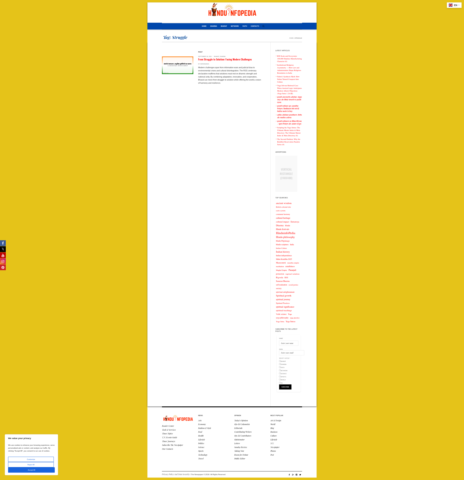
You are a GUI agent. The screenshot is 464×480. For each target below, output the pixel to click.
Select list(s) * (284, 358)
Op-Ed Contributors (242, 435)
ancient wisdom (284, 203)
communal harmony (283, 214)
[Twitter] (300, 474)
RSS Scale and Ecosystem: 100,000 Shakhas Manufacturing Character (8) (289, 58)
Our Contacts (167, 449)
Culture (273, 435)
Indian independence (284, 255)
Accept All (31, 470)
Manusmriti (281, 262)
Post (272, 455)
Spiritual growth (283, 295)
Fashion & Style (204, 428)
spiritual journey (283, 299)
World (272, 424)
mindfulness (290, 266)
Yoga (290, 314)
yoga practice (295, 318)
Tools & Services (169, 430)
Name (281, 338)
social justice (293, 285)
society (279, 288)
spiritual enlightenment (285, 292)
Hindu (287, 225)
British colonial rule (283, 207)
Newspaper (274, 447)
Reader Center (168, 426)
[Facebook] (289, 474)
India (292, 244)
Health (201, 435)
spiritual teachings (284, 310)
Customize (31, 459)
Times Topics (167, 433)
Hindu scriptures (282, 244)
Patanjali (292, 269)
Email (281, 349)
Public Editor (239, 458)
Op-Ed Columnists (242, 424)
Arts (200, 420)
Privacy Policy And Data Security (175, 474)
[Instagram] (296, 474)
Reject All (30, 465)
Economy (202, 424)
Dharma (222, 56)
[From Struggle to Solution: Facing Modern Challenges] (177, 65)
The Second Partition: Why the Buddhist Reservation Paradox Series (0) (288, 142)
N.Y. (272, 443)
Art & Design (275, 420)
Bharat (216, 56)
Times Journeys (168, 441)
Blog (272, 428)
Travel (200, 458)
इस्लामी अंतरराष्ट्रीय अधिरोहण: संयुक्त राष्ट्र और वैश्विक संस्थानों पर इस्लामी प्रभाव (289, 100)
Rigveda (279, 277)
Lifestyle (201, 439)
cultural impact (282, 221)
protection (280, 273)
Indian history (283, 251)
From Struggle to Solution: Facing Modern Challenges (225, 59)
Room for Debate (241, 455)
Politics (201, 443)
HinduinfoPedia (285, 233)
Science (201, 447)
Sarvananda (204, 64)
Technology (202, 455)
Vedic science (281, 314)
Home (291, 38)
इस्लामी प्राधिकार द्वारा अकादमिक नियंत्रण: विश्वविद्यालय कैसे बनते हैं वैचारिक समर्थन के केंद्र (288, 109)
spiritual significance (285, 306)
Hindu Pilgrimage (283, 241)
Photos (273, 451)
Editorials (238, 428)
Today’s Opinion (241, 420)
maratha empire (293, 263)
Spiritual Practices (283, 303)
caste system (280, 210)
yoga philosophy (282, 317)
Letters (237, 443)
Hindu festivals (282, 229)
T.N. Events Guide (169, 437)
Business (273, 432)
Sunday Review (240, 447)
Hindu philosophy (285, 237)
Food (200, 432)
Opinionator (239, 439)
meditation (280, 266)
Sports (200, 451)
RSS (286, 277)
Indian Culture (281, 248)
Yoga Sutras (290, 321)
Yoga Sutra (280, 321)
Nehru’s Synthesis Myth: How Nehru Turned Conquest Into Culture (288, 79)
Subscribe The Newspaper (172, 445)
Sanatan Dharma (283, 281)
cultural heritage (283, 217)
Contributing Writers (243, 432)
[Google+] (292, 474)
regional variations (293, 274)
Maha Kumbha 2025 (284, 259)
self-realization (281, 284)
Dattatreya (295, 221)
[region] (31, 454)
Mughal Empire (281, 270)
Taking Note (239, 451)
